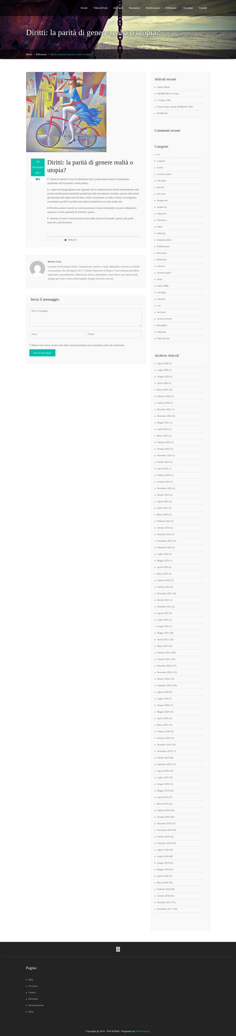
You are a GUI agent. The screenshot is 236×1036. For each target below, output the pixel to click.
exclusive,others (164, 174)
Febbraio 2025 (163, 442)
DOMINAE (162, 113)
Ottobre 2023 (163, 495)
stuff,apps (161, 292)
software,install (164, 273)
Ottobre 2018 (163, 836)
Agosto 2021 (163, 613)
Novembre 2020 (164, 672)
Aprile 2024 (162, 468)
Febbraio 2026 (163, 396)
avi (158, 154)
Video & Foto (100, 8)
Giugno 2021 (163, 626)
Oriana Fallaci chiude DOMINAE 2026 (175, 107)
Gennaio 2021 (163, 659)
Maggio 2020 (163, 712)
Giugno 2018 (163, 863)
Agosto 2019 (163, 771)
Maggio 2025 (163, 422)
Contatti (203, 8)
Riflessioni (171, 8)
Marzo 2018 (162, 882)
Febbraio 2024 (163, 475)
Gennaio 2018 (163, 896)
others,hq (161, 233)
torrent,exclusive (164, 319)
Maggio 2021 (163, 633)
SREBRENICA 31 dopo (168, 93)
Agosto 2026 (163, 363)
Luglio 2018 (162, 856)
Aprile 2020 (162, 718)
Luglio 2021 (162, 620)
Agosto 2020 (163, 692)
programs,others (164, 240)
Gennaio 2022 (163, 587)
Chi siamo (188, 8)
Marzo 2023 (162, 514)
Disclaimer (33, 999)
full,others (161, 181)
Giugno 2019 (163, 784)
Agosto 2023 (163, 501)
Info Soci (118, 8)
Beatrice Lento (56, 240)
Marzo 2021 (162, 646)
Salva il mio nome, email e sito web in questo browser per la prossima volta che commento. (78, 345)
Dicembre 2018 (164, 823)
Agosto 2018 (163, 850)
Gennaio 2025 (163, 449)
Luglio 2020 (162, 698)
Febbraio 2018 (163, 889)
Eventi (84, 8)
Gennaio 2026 (163, 403)
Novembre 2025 (164, 416)
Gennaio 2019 (163, 817)
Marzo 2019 (162, 804)
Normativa (134, 8)
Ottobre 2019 (163, 758)
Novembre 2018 (164, 830)
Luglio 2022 (162, 554)
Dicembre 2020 (164, 666)
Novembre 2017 (164, 909)
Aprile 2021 (162, 639)
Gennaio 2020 (163, 738)
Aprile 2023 (162, 508)
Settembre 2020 (164, 685)
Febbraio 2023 (163, 521)
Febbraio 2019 (163, 810)
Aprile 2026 (162, 383)
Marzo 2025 (162, 436)
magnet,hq (161, 207)
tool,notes (161, 312)
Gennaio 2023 (163, 528)
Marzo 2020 (162, 725)
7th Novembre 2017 (37, 167)
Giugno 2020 (163, 705)
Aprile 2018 (162, 876)
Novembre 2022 (164, 541)
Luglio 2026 (162, 370)
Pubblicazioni (153, 8)
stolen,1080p (163, 286)
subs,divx (161, 299)
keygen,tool (162, 200)
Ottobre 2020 (163, 679)
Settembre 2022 (164, 547)
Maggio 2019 (163, 790)
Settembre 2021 (164, 606)
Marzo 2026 (162, 390)
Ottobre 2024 (163, 462)
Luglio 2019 (162, 777)
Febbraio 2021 (163, 652)
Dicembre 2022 (164, 534)
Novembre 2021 (164, 593)
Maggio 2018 (163, 869)
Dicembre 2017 (164, 902)
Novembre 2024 (164, 455)
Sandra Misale (163, 87)
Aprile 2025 (162, 429)
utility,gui (161, 332)
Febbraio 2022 (163, 580)
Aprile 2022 (162, 567)
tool (159, 305)
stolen (159, 279)
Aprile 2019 (162, 797)
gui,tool (160, 187)
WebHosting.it (142, 1031)
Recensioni (162, 253)
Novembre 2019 (164, 751)
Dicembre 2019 (164, 744)
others (159, 227)
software (161, 266)
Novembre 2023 (164, 488)
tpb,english (162, 325)
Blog (30, 979)
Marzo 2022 (162, 574)
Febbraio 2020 (163, 731)
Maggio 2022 (163, 560)
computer (161, 161)
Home (29, 54)
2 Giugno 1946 (164, 100)
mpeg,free (161, 213)
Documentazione (36, 1005)
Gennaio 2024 (163, 482)
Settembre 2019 (164, 764)
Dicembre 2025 (164, 409)
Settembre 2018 (164, 843)
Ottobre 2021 (163, 600)
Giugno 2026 (163, 376)
